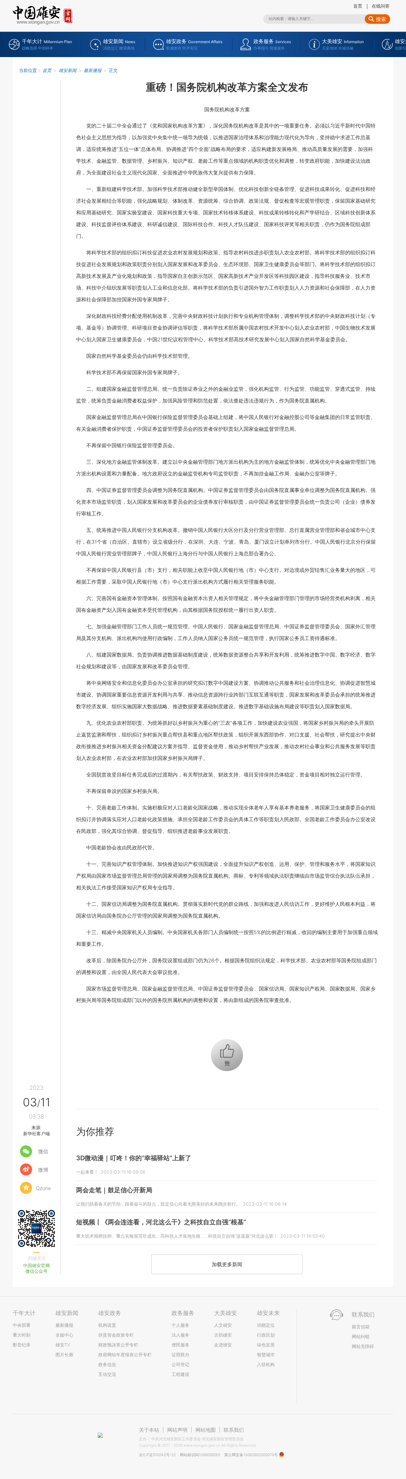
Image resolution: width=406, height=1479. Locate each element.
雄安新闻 (67, 70)
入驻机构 (266, 1364)
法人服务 (180, 1335)
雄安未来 (268, 1313)
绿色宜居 (266, 1344)
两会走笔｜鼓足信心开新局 (114, 1190)
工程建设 (180, 1374)
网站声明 (177, 1430)
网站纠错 (361, 1336)
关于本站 (149, 1430)
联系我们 (234, 1430)
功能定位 (266, 1325)
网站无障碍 (363, 1346)
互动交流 (107, 1374)
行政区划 (266, 1335)
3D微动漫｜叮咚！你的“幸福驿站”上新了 (133, 1158)
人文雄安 (223, 1325)
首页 (357, 6)
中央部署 (21, 1325)
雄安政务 (109, 1313)
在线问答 (381, 6)
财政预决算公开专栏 (118, 1344)
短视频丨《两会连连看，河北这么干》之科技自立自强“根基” (161, 1222)
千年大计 (24, 1313)
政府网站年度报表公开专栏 (125, 1354)
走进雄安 (223, 1344)
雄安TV (63, 1344)
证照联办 (180, 1354)
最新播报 (93, 70)
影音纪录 (21, 1344)
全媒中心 (64, 1335)
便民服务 (180, 1344)
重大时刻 (21, 1335)
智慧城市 (266, 1354)
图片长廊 (64, 1354)
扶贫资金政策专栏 (116, 1335)
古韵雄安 (223, 1335)
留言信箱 (361, 1326)
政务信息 (107, 1364)
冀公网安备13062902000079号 (251, 1454)
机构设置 (107, 1325)
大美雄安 (225, 1313)
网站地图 (205, 1430)
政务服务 (183, 1313)
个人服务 (180, 1325)
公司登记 (180, 1364)
